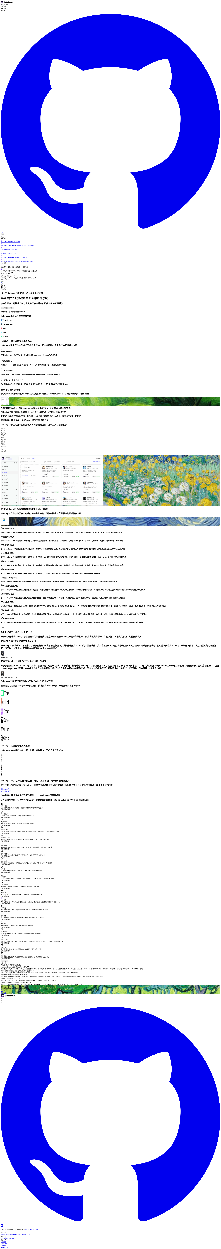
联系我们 (13, 1238)
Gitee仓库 (3, 1245)
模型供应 (27, 1234)
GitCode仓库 (4, 1247)
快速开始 (3, 308)
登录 (2, 234)
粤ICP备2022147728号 (31, 1229)
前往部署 (9, 308)
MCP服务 (16, 1234)
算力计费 (21, 1234)
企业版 (3, 1238)
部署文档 (3, 1242)
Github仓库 (4, 1243)
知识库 (7, 1234)
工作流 (11, 1234)
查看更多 (3, 961)
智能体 (3, 1234)
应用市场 (7, 1238)
